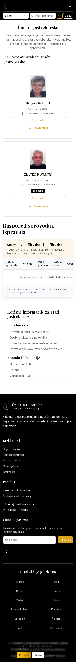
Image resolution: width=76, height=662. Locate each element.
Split (56, 581)
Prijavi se (65, 539)
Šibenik (56, 618)
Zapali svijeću (40, 128)
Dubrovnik (56, 627)
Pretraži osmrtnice (13, 454)
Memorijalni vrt (11, 466)
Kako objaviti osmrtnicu (16, 490)
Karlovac (56, 609)
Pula (56, 600)
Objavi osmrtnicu (12, 449)
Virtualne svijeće (12, 460)
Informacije (9, 471)
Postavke (53, 655)
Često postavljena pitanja (17, 496)
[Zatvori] (65, 651)
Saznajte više (34, 649)
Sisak (20, 627)
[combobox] (16, 16)
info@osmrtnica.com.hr (21, 504)
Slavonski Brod (19, 609)
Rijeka (19, 590)
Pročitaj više (38, 120)
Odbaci (38, 655)
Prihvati (24, 654)
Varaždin (20, 618)
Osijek (56, 590)
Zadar (19, 600)
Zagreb (19, 581)
